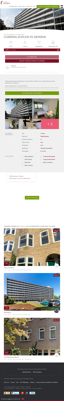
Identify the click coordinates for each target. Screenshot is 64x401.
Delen (56, 230)
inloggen (21, 6)
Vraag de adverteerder (46, 148)
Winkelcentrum (44, 136)
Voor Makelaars (24, 382)
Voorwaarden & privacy (9, 388)
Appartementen (26, 372)
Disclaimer (18, 388)
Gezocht (29, 6)
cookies (9, 399)
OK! (23, 399)
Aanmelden (13, 6)
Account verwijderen (37, 388)
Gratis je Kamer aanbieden (48, 6)
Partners (32, 382)
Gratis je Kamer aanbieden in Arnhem (47, 382)
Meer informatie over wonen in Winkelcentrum (19, 178)
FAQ (34, 6)
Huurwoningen (37, 372)
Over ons (6, 382)
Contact (12, 382)
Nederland (28, 386)
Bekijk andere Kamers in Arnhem (32, 61)
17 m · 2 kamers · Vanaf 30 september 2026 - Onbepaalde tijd (18, 359)
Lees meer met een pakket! (32, 93)
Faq (17, 382)
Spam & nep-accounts (26, 388)
